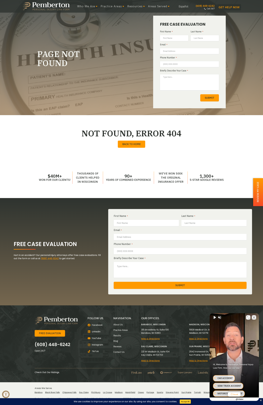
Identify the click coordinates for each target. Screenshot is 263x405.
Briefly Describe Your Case (174, 70)
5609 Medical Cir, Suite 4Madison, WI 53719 (202, 331)
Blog (115, 341)
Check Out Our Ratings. (47, 372)
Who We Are (86, 6)
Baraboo (39, 392)
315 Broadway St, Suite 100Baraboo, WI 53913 (155, 331)
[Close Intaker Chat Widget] (254, 317)
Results (117, 335)
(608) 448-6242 (50, 258)
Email (163, 44)
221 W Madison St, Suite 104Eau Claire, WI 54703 (155, 353)
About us (118, 324)
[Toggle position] (248, 317)
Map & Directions (150, 338)
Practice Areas (111, 6)
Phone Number (168, 57)
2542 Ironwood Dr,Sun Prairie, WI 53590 (200, 353)
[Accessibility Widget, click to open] (6, 394)
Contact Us (119, 352)
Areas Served (157, 6)
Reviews (117, 346)
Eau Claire (84, 392)
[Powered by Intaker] (240, 399)
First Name (166, 31)
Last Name (197, 31)
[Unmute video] (214, 317)
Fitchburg (95, 392)
